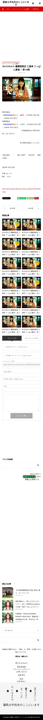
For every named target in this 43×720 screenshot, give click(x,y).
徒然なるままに (26, 691)
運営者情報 (21, 667)
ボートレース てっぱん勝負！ (11, 63)
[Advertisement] (21, 34)
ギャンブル (21, 691)
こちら (34, 143)
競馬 (21, 679)
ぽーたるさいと (35, 693)
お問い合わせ (21, 672)
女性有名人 (21, 681)
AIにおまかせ (12, 693)
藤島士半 (25, 656)
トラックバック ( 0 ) (31, 338)
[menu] (33, 3)
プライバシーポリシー (21, 669)
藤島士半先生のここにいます (16, 3)
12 (6, 173)
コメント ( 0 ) (11, 338)
